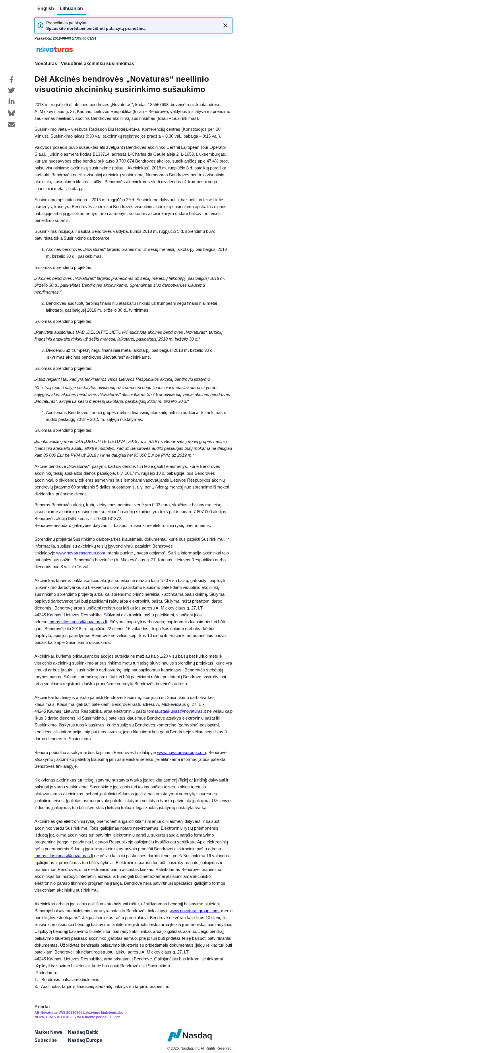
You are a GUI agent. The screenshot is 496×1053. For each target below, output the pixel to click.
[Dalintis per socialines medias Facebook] (11, 79)
